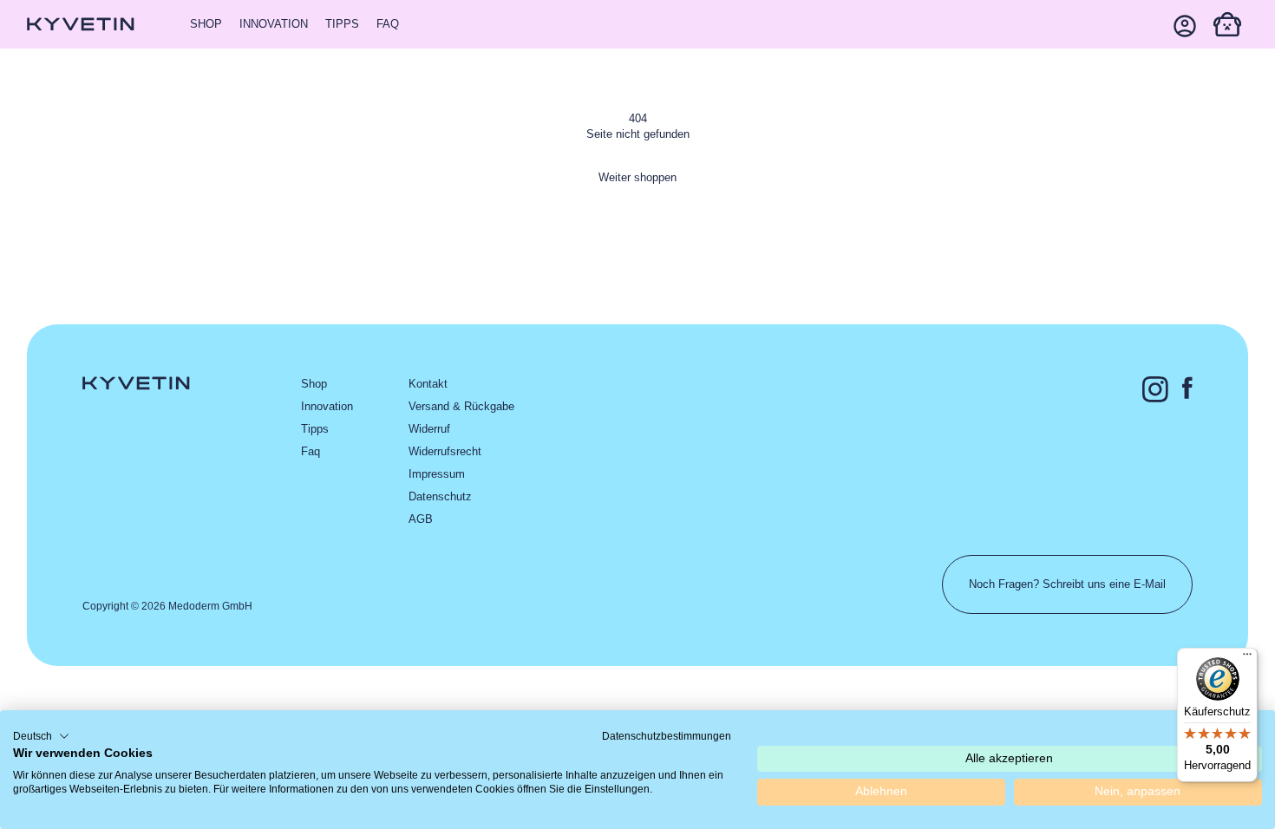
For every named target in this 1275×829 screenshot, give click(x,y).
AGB (421, 518)
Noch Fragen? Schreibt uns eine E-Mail (1067, 584)
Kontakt (428, 383)
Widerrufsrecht (445, 451)
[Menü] (1247, 658)
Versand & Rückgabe (461, 406)
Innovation (273, 23)
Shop (206, 23)
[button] (1227, 24)
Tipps (342, 23)
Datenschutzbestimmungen (666, 736)
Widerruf (429, 428)
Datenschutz (440, 496)
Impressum (437, 473)
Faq (387, 23)
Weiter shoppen (637, 177)
